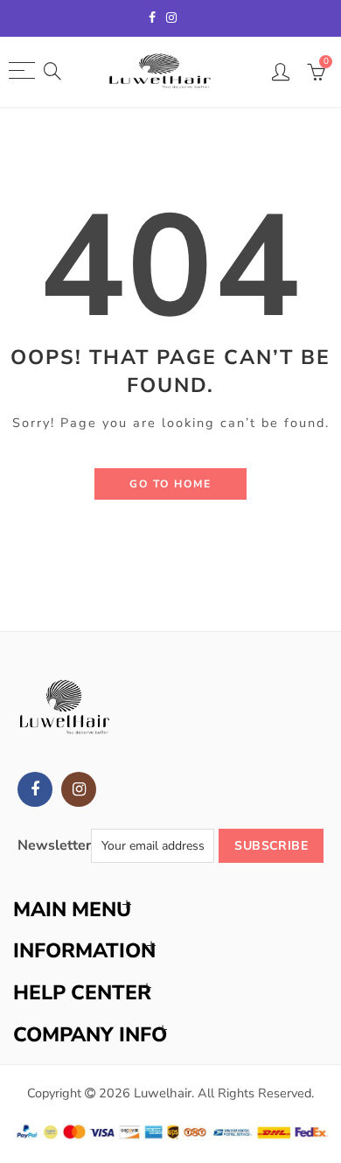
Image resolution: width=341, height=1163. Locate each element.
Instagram (78, 789)
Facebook (34, 789)
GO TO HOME (170, 484)
